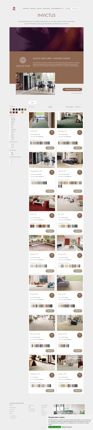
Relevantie (78, 107)
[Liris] (70, 203)
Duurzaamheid (46, 8)
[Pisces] (42, 283)
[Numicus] (42, 323)
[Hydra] (42, 243)
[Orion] (70, 160)
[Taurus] (70, 283)
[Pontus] (70, 243)
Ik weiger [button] (58, 427)
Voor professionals (56, 8)
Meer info (50, 148)
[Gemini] (70, 323)
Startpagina (26, 8)
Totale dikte (32, 136)
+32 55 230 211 (14, 416)
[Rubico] (70, 363)
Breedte (32, 134)
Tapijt (32, 102)
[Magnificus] (42, 160)
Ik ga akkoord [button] (52, 427)
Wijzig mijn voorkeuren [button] (67, 427)
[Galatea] (42, 363)
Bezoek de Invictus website (72, 89)
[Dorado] (70, 120)
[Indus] (42, 120)
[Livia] (42, 203)
